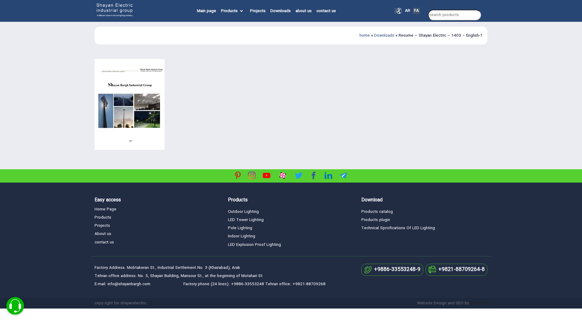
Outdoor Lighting (243, 212)
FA (416, 11)
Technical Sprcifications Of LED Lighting (398, 228)
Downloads (280, 11)
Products (229, 11)
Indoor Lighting (241, 236)
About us (103, 234)
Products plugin (375, 220)
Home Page (105, 209)
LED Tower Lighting (246, 220)
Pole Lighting (240, 228)
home (365, 35)
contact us (326, 11)
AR (407, 11)
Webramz (478, 303)
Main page (206, 11)
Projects (258, 11)
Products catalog (377, 212)
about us (304, 11)
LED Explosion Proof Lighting (254, 245)
